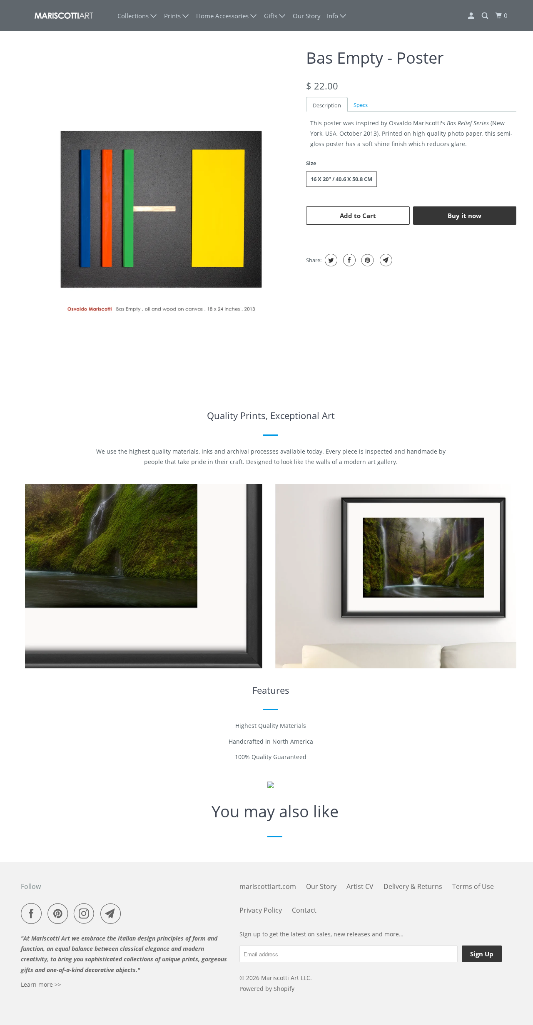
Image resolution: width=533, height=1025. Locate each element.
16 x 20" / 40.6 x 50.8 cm (341, 179)
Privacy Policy (260, 910)
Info (333, 16)
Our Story (307, 16)
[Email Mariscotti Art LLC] (112, 913)
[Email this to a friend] (385, 260)
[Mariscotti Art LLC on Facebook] (33, 913)
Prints (173, 16)
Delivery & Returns (413, 886)
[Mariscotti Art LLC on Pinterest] (59, 913)
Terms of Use (473, 886)
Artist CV (360, 886)
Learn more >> (41, 984)
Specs (361, 105)
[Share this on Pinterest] (366, 260)
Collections (133, 16)
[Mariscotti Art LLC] (63, 15)
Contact (304, 910)
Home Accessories (223, 16)
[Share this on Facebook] (348, 260)
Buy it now (464, 215)
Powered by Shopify (266, 989)
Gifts (271, 16)
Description (327, 105)
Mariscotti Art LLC (285, 978)
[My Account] (471, 15)
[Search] (485, 15)
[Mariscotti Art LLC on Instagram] (86, 913)
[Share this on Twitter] (330, 260)
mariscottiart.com (267, 886)
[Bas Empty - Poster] (161, 209)
